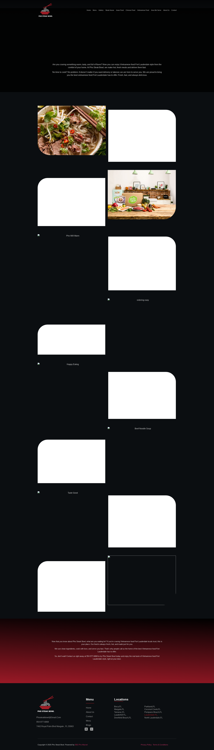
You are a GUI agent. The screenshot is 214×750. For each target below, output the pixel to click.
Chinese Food (130, 10)
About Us (166, 10)
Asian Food (120, 10)
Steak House (109, 10)
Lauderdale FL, (151, 715)
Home (89, 10)
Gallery (101, 10)
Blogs (88, 725)
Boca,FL (118, 707)
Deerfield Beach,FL (122, 718)
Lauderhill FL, (120, 715)
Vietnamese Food (143, 10)
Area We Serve (156, 10)
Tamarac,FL (119, 712)
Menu (95, 10)
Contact (174, 10)
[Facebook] (86, 729)
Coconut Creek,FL (152, 709)
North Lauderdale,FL (153, 718)
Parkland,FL (149, 707)
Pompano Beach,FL (153, 712)
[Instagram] (91, 729)
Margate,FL (119, 709)
